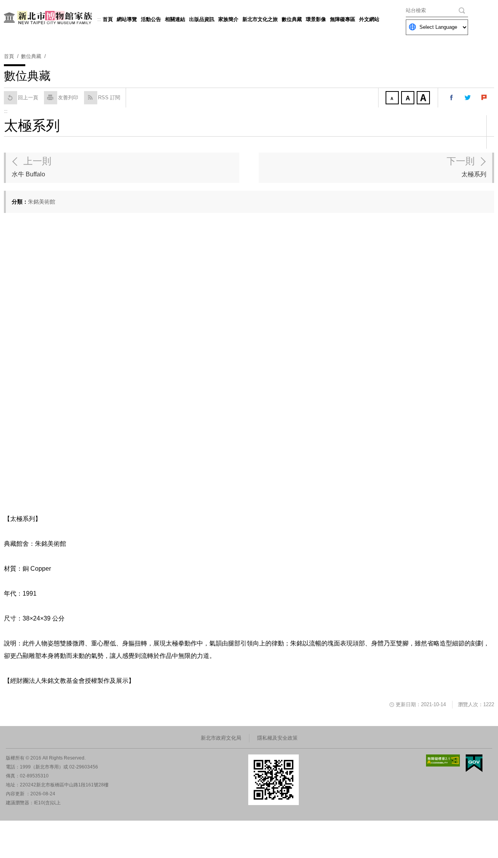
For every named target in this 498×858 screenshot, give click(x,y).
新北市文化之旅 (260, 19)
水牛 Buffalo (31, 167)
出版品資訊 (201, 19)
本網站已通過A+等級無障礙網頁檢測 (443, 760)
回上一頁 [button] (28, 97)
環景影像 (316, 19)
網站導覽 (127, 19)
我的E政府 (474, 763)
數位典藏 (292, 19)
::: (99, 19)
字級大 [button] (424, 98)
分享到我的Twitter (468, 97)
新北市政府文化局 (221, 738)
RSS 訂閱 (109, 97)
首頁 (108, 19)
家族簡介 (228, 19)
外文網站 (369, 19)
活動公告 (151, 19)
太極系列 (466, 167)
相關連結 (175, 19)
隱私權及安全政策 (277, 738)
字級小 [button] (393, 98)
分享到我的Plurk (484, 97)
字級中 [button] (408, 98)
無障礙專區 (342, 19)
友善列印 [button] (68, 97)
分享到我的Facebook (451, 97)
